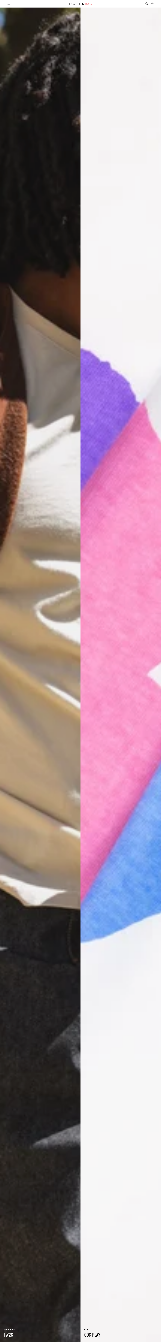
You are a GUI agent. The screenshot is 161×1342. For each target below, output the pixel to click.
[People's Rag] (80, 4)
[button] (146, 3)
